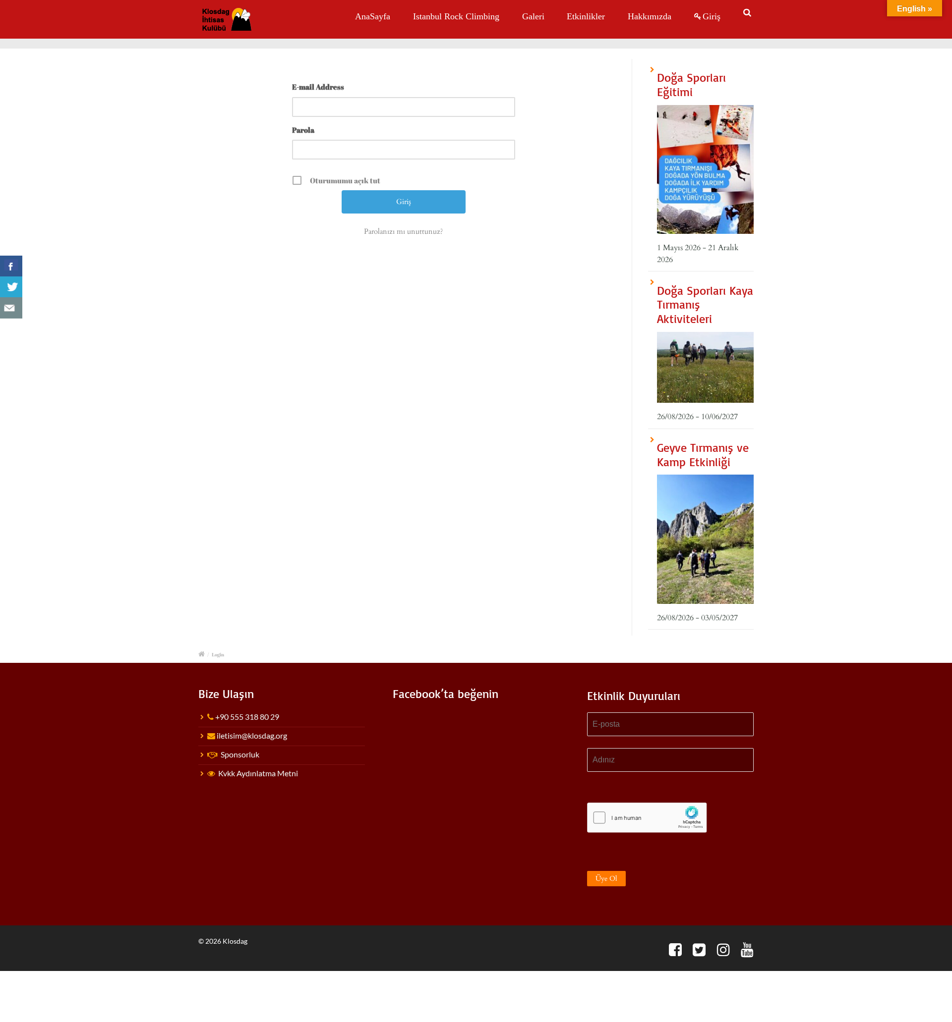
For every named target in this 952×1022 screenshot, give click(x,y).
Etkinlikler (586, 16)
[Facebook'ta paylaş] (11, 266)
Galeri (533, 16)
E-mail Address (318, 87)
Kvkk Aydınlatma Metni (258, 773)
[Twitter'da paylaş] (11, 287)
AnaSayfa (372, 16)
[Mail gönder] (11, 308)
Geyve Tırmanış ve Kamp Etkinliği (703, 454)
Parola (303, 130)
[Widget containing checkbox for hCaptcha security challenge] (647, 818)
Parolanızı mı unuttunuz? (403, 231)
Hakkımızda (649, 16)
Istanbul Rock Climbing (456, 16)
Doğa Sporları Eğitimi (691, 84)
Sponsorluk (240, 754)
